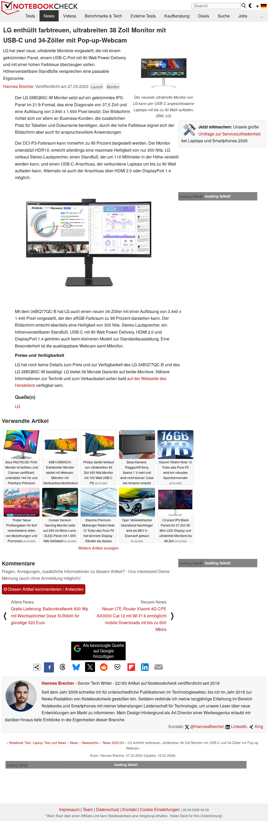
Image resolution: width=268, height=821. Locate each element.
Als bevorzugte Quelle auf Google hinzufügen (103, 650)
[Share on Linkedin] (145, 667)
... (261, 16)
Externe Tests (143, 16)
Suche (224, 16)
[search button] (244, 5)
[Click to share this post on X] (90, 667)
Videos (69, 16)
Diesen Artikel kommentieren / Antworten (45, 589)
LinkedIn (238, 726)
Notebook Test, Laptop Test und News (37, 742)
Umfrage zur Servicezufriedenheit (229, 134)
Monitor (113, 86)
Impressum (69, 809)
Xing (258, 726)
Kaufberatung (176, 16)
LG (17, 406)
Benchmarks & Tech (103, 16)
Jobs (242, 16)
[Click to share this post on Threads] (63, 667)
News (49, 16)
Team (88, 809)
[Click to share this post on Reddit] (104, 667)
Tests (30, 16)
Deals (203, 16)
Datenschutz (107, 809)
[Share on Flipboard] (131, 667)
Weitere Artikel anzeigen (98, 548)
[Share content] (36, 667)
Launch (97, 86)
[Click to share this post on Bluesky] (76, 667)
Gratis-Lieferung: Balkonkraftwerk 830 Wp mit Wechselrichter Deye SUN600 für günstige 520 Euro (49, 615)
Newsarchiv (90, 742)
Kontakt (129, 809)
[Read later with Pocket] (117, 667)
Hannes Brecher (18, 86)
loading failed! (191, 196)
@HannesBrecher (206, 726)
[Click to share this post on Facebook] (49, 667)
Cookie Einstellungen (160, 809)
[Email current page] (159, 667)
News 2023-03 (113, 742)
